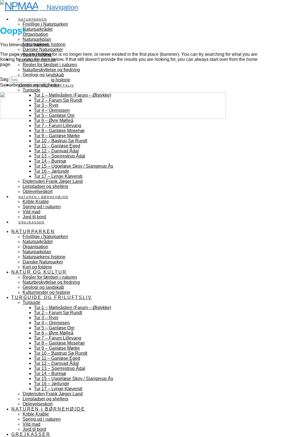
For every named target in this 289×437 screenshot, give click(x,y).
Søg (4, 79)
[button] (58, 7)
